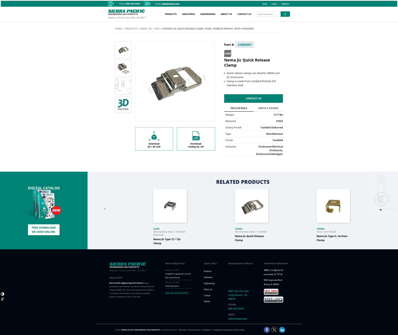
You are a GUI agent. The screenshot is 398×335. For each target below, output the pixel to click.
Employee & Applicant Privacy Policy (229, 330)
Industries (188, 14)
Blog (265, 4)
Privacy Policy (194, 330)
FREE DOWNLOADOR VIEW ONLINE (44, 230)
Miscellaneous (274, 134)
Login (274, 4)
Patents (207, 301)
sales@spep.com (170, 4)
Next (380, 209)
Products (171, 14)
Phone (122, 4)
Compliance (207, 330)
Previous (105, 209)
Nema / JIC (146, 28)
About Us (226, 14)
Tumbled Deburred (271, 127)
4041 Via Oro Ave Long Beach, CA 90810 (238, 295)
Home (118, 28)
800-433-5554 (133, 4)
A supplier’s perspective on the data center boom (178, 276)
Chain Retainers (172, 286)
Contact (207, 295)
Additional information (239, 108)
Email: (158, 4)
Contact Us (244, 14)
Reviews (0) (268, 108)
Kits (157, 28)
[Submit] (285, 14)
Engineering (207, 14)
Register (285, 4)
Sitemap (183, 330)
